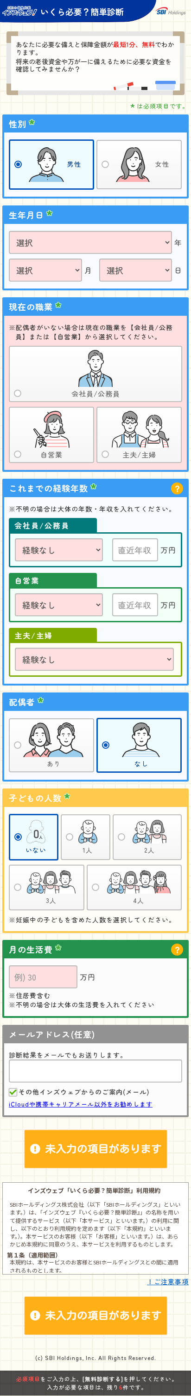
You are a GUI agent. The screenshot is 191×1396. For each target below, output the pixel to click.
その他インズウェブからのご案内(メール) (84, 1091)
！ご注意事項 (168, 1281)
